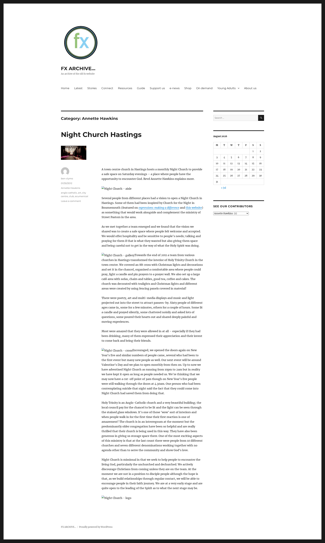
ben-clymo (67, 178)
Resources (125, 88)
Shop (187, 88)
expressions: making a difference (159, 207)
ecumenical (81, 196)
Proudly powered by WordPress (96, 527)
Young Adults (226, 88)
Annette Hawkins (70, 188)
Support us (157, 88)
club (71, 196)
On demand (204, 88)
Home (65, 88)
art (79, 192)
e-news (175, 88)
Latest (78, 88)
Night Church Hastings (101, 134)
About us (250, 88)
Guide (141, 88)
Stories (92, 88)
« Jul (223, 187)
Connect (107, 88)
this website (194, 207)
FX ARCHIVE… (78, 68)
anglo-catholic (69, 192)
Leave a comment (71, 201)
